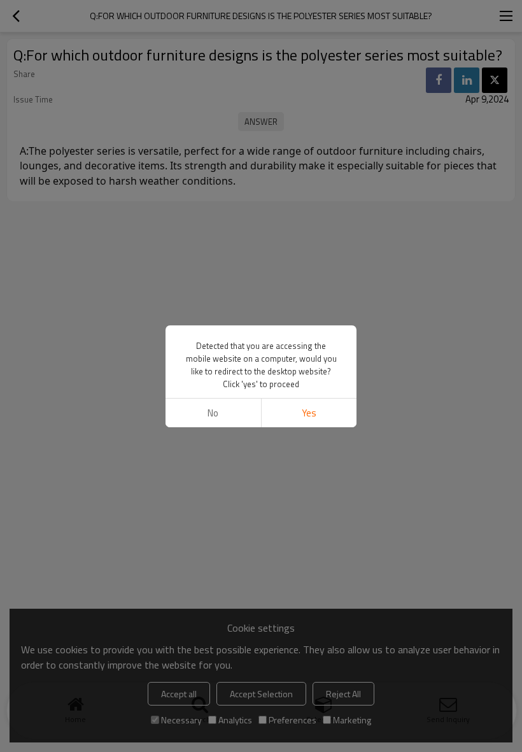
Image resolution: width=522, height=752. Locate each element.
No (213, 413)
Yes (309, 413)
